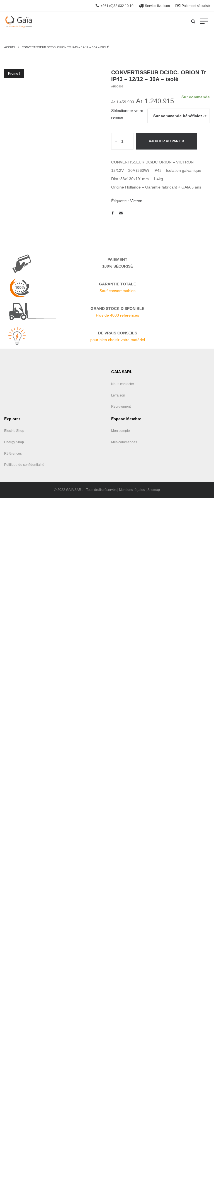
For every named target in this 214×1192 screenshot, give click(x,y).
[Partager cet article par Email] (121, 213)
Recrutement (121, 406)
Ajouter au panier (166, 141)
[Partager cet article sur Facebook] (112, 213)
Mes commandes (124, 442)
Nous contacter (122, 384)
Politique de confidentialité (24, 465)
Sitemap (153, 490)
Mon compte (120, 431)
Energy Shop (14, 442)
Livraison (118, 395)
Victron (136, 201)
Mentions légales (132, 490)
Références (13, 454)
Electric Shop (14, 431)
